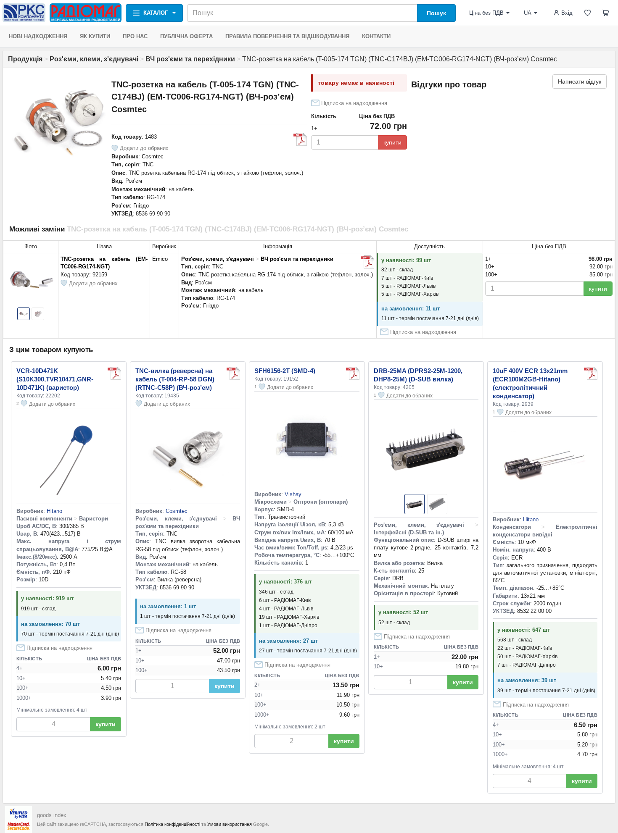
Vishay (293, 494)
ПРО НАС (135, 36)
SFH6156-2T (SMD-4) (284, 370)
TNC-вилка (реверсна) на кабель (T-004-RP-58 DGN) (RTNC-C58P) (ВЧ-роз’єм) (174, 379)
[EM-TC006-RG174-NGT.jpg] (367, 262)
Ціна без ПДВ (486, 13)
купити (392, 142)
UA (527, 13)
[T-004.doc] (233, 373)
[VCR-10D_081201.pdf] (114, 373)
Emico (160, 259)
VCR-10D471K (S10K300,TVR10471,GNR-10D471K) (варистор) (54, 379)
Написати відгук (579, 81)
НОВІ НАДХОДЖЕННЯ (38, 36)
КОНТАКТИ (376, 36)
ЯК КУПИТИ (95, 36)
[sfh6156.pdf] (352, 373)
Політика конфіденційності (172, 824)
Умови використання (229, 824)
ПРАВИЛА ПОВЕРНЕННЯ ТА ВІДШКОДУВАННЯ (287, 36)
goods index (51, 815)
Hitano (54, 511)
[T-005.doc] (300, 139)
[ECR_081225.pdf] (590, 373)
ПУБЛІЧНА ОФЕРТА (186, 36)
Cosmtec (153, 156)
